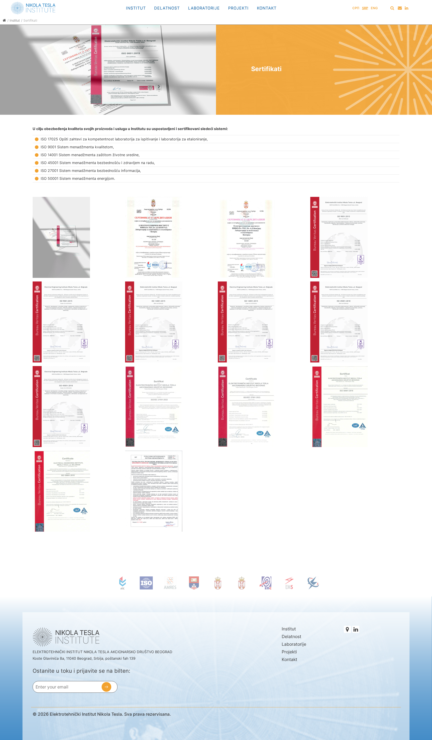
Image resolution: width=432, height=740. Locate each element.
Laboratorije (204, 8)
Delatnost (167, 8)
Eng (374, 8)
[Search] (392, 8)
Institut (136, 8)
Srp (365, 8)
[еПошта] (400, 8)
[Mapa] (347, 629)
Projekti (238, 8)
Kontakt (267, 8)
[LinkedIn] (407, 8)
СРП (355, 8)
